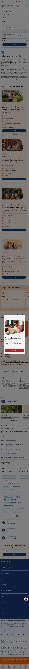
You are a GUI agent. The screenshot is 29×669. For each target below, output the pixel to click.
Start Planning (14, 350)
